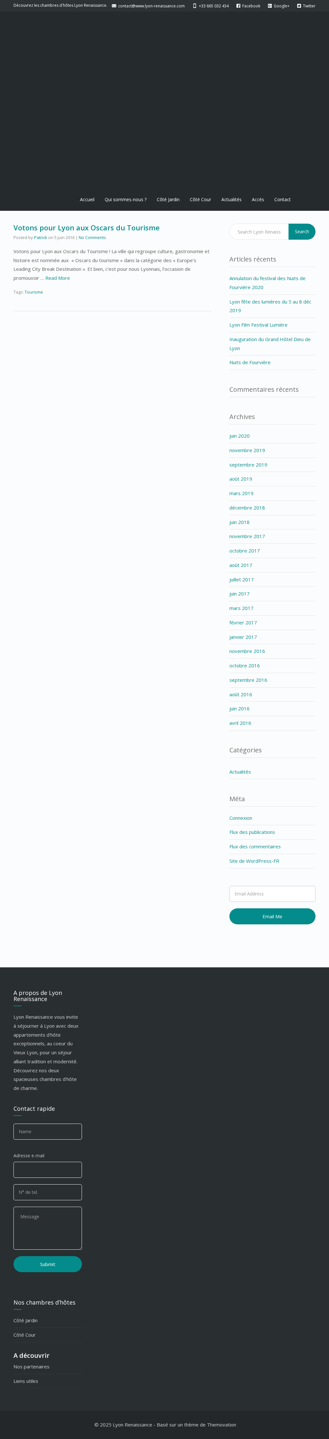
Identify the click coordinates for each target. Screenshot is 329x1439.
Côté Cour (200, 199)
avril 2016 (240, 723)
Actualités (231, 199)
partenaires (36, 1366)
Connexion (240, 818)
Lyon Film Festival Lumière (258, 324)
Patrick (40, 237)
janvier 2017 (243, 637)
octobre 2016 (244, 665)
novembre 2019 (247, 450)
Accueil (87, 199)
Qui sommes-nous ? (126, 199)
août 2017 (240, 565)
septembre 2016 (248, 680)
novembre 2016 (247, 651)
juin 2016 (239, 708)
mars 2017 (241, 608)
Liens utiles (25, 1381)
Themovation (221, 1424)
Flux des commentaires (255, 846)
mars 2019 (241, 493)
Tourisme (34, 292)
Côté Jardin (168, 199)
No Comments (92, 237)
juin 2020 (239, 436)
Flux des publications (252, 832)
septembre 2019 (248, 464)
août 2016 (240, 694)
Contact (282, 199)
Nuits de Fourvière (250, 362)
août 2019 (240, 478)
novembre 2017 (247, 536)
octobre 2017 (244, 550)
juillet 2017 (241, 579)
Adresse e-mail (28, 1155)
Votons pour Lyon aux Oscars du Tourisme (86, 227)
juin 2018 (239, 522)
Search (302, 231)
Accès (258, 199)
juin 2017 (239, 593)
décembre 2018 (247, 507)
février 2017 (243, 622)
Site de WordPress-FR (254, 861)
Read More (57, 278)
